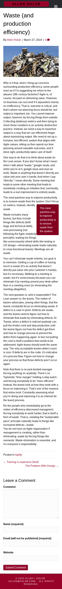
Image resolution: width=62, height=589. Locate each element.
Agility (18, 454)
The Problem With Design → (42, 465)
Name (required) (13, 524)
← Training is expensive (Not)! (21, 462)
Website (8, 552)
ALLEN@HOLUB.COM (22, 581)
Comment (9, 486)
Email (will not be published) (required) (27, 538)
